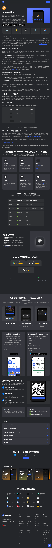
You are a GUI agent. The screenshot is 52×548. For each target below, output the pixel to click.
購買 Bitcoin (14, 69)
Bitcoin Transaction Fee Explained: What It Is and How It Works (42, 482)
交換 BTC (42, 183)
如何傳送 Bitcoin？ (8, 439)
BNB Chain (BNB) (46, 518)
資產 (21, 1)
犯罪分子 (20, 532)
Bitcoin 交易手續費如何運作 (13, 125)
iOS (10, 325)
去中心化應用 (21, 530)
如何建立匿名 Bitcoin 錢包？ (10, 428)
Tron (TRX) (45, 527)
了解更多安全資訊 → (8, 247)
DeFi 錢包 (20, 518)
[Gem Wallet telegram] (5, 522)
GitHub (39, 165)
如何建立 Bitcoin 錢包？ (9, 425)
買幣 (25, 1)
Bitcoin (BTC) (45, 516)
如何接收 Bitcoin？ (8, 442)
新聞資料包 (29, 521)
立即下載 (47, 1)
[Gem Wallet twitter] (6, 522)
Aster (44, 540)
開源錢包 (20, 516)
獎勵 (27, 534)
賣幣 (32, 1)
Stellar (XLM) (45, 538)
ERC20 (20, 536)
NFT (19, 527)
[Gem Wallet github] (8, 522)
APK (10, 326)
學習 (35, 1)
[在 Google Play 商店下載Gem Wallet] (13, 25)
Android (13, 325)
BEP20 (20, 541)
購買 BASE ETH (37, 518)
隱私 (27, 525)
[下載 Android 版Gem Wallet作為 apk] (21, 25)
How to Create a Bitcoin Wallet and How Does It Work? (8, 482)
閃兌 (28, 1)
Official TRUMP (46, 532)
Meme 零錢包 (21, 523)
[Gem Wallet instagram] (11, 522)
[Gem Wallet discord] (3, 522)
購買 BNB (36, 521)
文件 (27, 518)
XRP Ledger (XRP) (46, 530)
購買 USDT (37, 530)
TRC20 (20, 539)
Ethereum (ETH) (46, 521)
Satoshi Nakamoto (39, 39)
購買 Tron (36, 527)
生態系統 (28, 530)
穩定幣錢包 (21, 521)
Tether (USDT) (45, 525)
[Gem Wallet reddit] (13, 522)
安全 (27, 527)
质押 (19, 525)
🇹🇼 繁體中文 (5, 525)
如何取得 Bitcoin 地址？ (9, 435)
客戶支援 (28, 532)
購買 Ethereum (38, 523)
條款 (27, 523)
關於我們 (28, 516)
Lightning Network (43, 43)
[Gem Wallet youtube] (10, 522)
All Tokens (45, 542)
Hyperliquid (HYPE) (45, 535)
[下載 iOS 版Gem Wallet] (6, 25)
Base (19, 543)
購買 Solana (37, 525)
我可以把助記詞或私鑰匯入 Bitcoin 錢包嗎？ (13, 432)
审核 (37, 168)
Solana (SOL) (45, 523)
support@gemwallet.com (6, 519)
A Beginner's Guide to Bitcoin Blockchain (25, 482)
